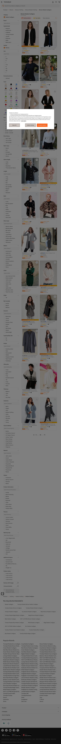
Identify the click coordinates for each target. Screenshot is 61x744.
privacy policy (23, 120)
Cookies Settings (30, 125)
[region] (30, 119)
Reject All (14, 125)
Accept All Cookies (42, 125)
